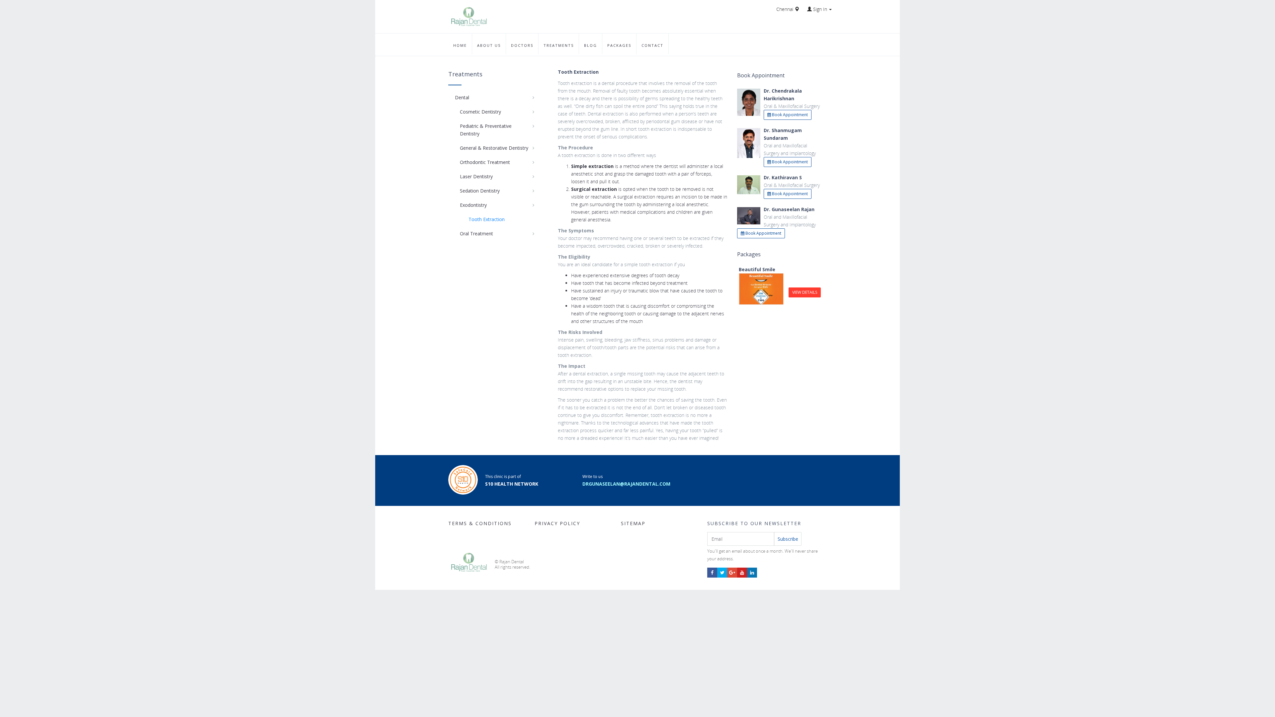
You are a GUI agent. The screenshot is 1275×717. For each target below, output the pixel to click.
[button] (819, 9)
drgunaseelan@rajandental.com (626, 484)
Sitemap (633, 523)
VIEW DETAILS (804, 292)
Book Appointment (789, 115)
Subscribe (788, 539)
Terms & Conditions (480, 523)
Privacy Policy (557, 523)
